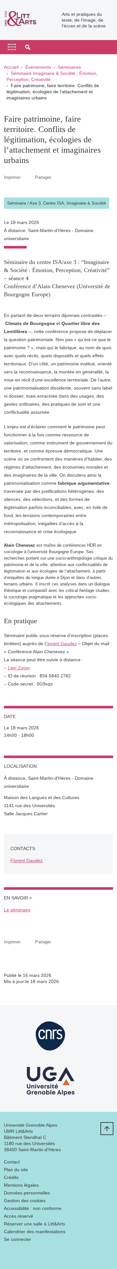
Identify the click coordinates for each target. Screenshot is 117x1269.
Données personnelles (27, 1192)
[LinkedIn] (9, 1254)
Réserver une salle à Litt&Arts (34, 1223)
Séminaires (69, 67)
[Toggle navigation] (12, 47)
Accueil (11, 67)
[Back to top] (106, 1128)
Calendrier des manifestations (34, 1231)
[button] (27, 47)
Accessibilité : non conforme (32, 1208)
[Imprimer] (28, 177)
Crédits (11, 1177)
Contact (12, 1161)
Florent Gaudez (61, 643)
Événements (38, 67)
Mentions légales (21, 1185)
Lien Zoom (19, 667)
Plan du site (16, 1169)
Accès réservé (18, 1216)
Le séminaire (17, 909)
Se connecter (17, 1239)
